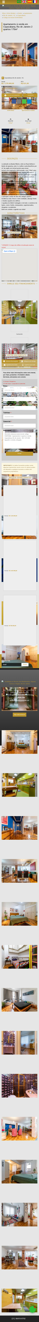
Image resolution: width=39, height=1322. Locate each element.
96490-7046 (19, 697)
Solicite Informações (11, 361)
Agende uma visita (11, 365)
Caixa (19, 318)
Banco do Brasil (19, 350)
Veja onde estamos (19, 714)
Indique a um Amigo (29, 361)
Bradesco (20, 302)
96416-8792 (19, 695)
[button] (5, 2)
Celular (5, 404)
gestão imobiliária (14, 735)
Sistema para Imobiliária (9, 734)
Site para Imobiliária (24, 735)
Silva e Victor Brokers (16, 732)
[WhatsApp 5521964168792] (32, 1309)
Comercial (6, 422)
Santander (19, 334)
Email (5, 395)
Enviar (19, 453)
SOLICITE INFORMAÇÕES (13, 95)
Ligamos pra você (29, 365)
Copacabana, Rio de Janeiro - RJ (14, 78)
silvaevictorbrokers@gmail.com (19, 700)
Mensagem (7, 430)
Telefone (6, 413)
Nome (5, 386)
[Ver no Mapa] (3, 78)
